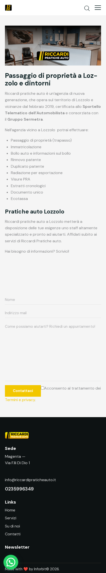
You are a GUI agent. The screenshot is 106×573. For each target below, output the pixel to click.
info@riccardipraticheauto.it (30, 479)
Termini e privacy (20, 399)
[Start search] (87, 8)
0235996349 (19, 489)
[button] (10, 562)
